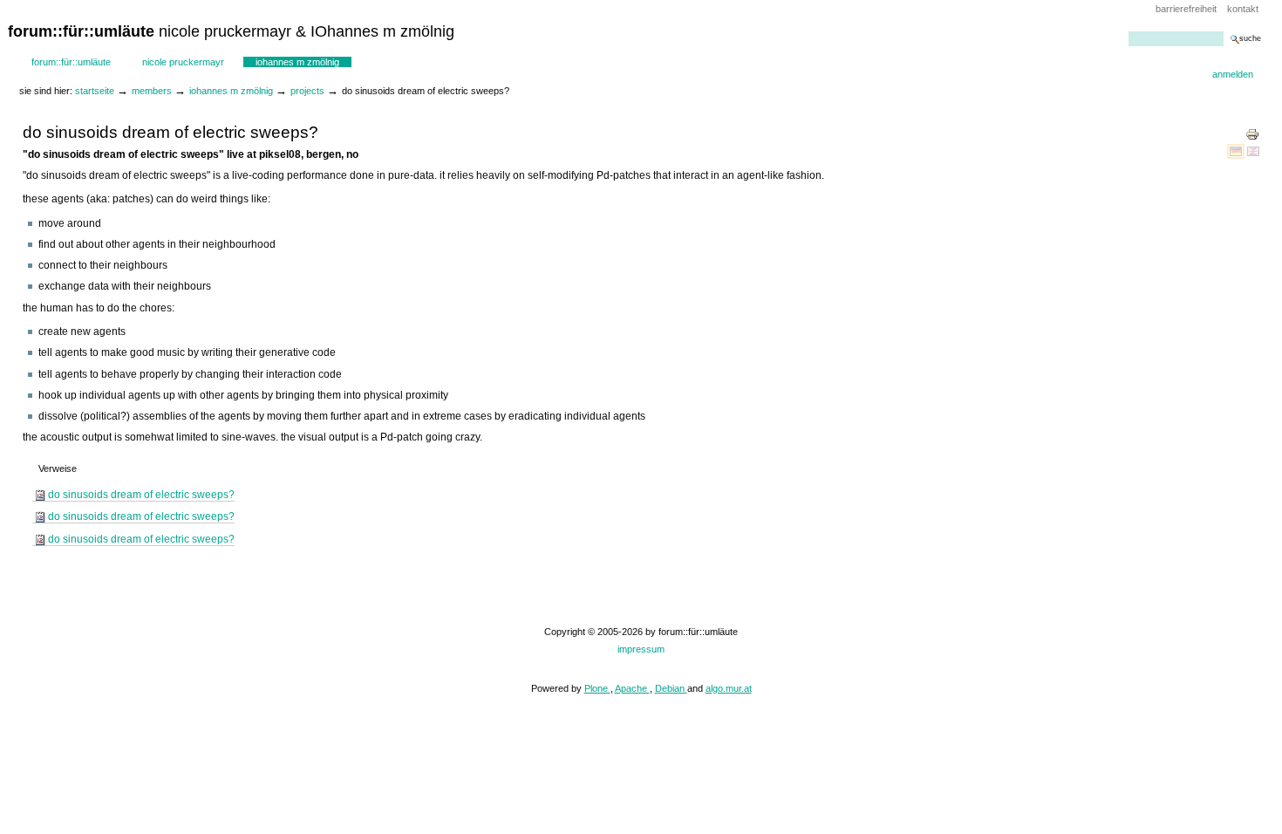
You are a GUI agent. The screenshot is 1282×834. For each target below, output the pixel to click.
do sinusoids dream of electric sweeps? (141, 495)
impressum (641, 649)
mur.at (739, 688)
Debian (671, 688)
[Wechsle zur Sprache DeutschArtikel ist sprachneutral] (1237, 151)
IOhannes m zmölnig (297, 62)
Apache (632, 688)
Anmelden (1232, 74)
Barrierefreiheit (1186, 8)
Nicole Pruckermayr (183, 62)
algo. (716, 688)
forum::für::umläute (71, 62)
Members (152, 90)
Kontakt (1242, 8)
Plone (597, 688)
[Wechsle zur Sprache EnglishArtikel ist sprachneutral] (1253, 151)
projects (307, 90)
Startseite (94, 90)
